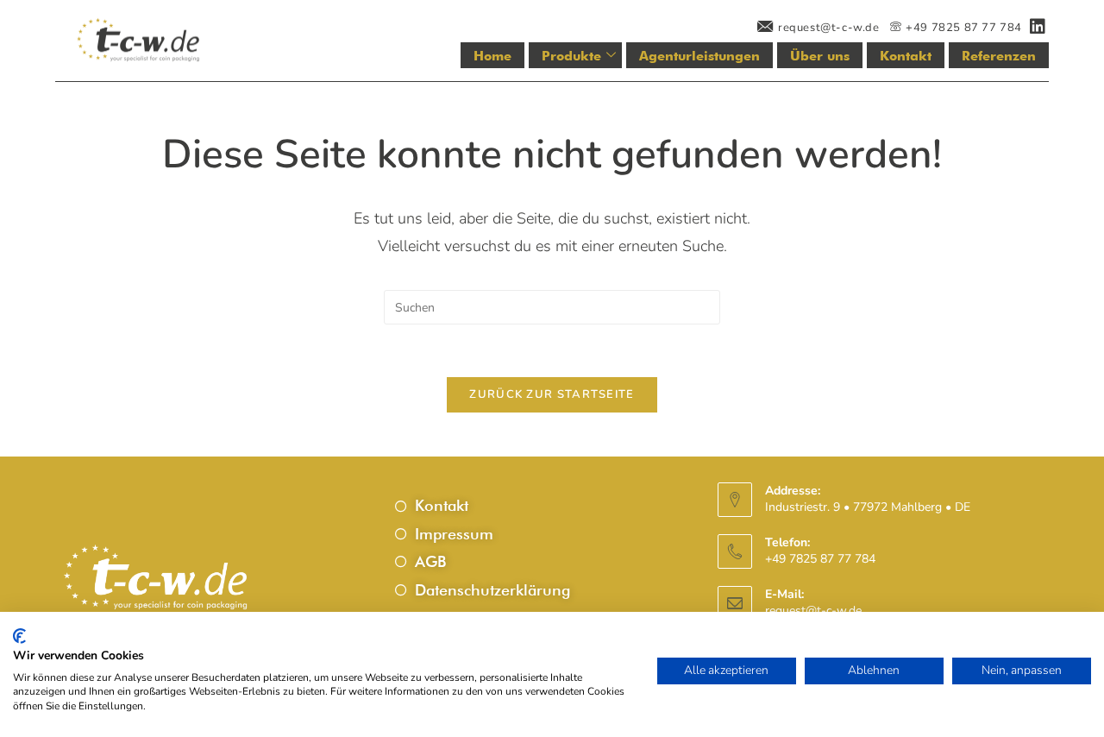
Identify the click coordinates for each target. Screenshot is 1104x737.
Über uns (820, 56)
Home (492, 56)
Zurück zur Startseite (551, 394)
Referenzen (999, 56)
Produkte (571, 56)
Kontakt (906, 56)
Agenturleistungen (699, 56)
